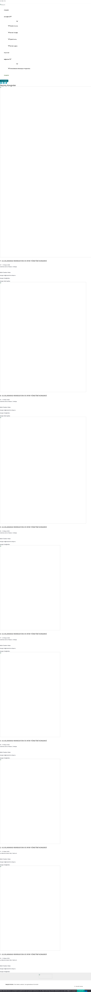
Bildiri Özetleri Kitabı (5, 645)
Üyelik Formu (13, 39)
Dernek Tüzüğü (14, 32)
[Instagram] (1, 83)
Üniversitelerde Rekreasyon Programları (20, 68)
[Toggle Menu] (17, 21)
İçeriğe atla (3, 1)
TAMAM (80, 990)
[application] (11, 16)
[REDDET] (86, 991)
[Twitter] (6, 83)
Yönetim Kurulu (14, 26)
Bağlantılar (7, 59)
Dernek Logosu (13, 46)
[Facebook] (4, 83)
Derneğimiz (7, 16)
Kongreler (6, 75)
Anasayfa (6, 10)
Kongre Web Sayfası (5, 415)
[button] (4, 81)
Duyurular (6, 52)
